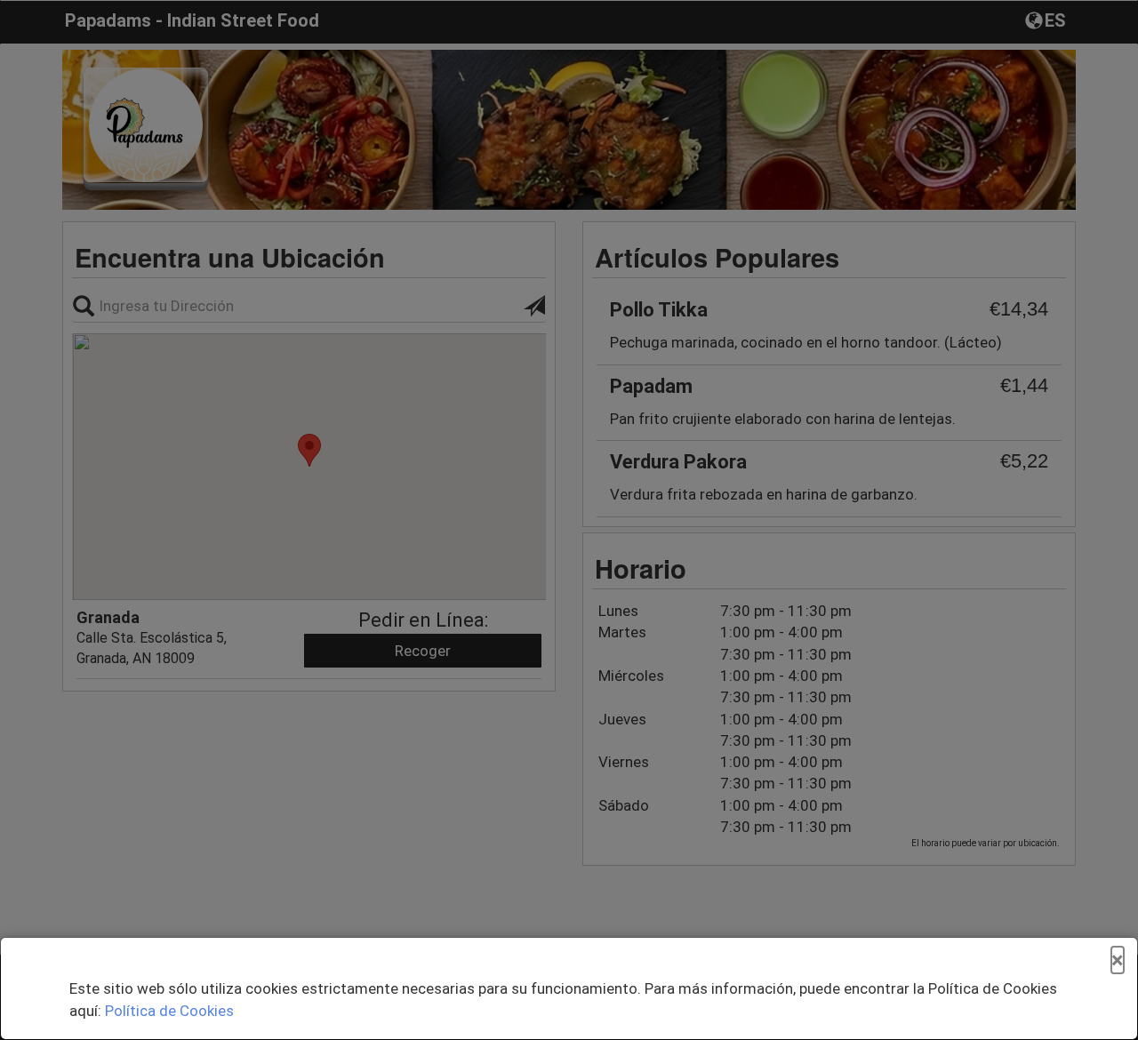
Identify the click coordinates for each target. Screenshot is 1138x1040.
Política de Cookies (169, 1011)
